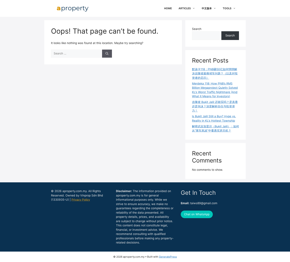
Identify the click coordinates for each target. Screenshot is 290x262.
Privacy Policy (80, 199)
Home (168, 8)
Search (196, 29)
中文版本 (207, 8)
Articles (185, 8)
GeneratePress (168, 256)
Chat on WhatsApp (196, 214)
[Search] (107, 54)
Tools (227, 8)
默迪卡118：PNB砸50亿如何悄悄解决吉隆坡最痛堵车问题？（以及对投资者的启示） (215, 73)
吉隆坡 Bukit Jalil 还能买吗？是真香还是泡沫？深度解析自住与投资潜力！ (215, 106)
